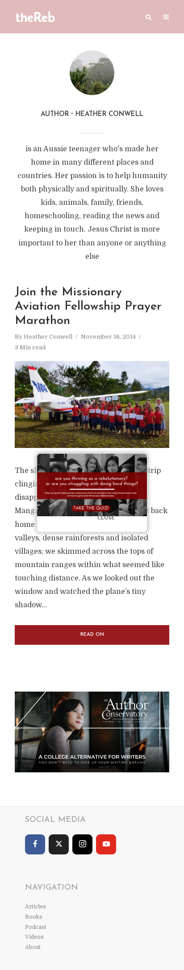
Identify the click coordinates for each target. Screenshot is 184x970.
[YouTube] (106, 844)
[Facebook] (35, 844)
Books (33, 917)
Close (106, 518)
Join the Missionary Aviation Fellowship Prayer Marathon (88, 306)
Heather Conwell (48, 336)
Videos (34, 937)
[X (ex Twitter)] (59, 844)
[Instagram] (82, 844)
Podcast (35, 927)
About (33, 947)
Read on (92, 634)
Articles (35, 907)
